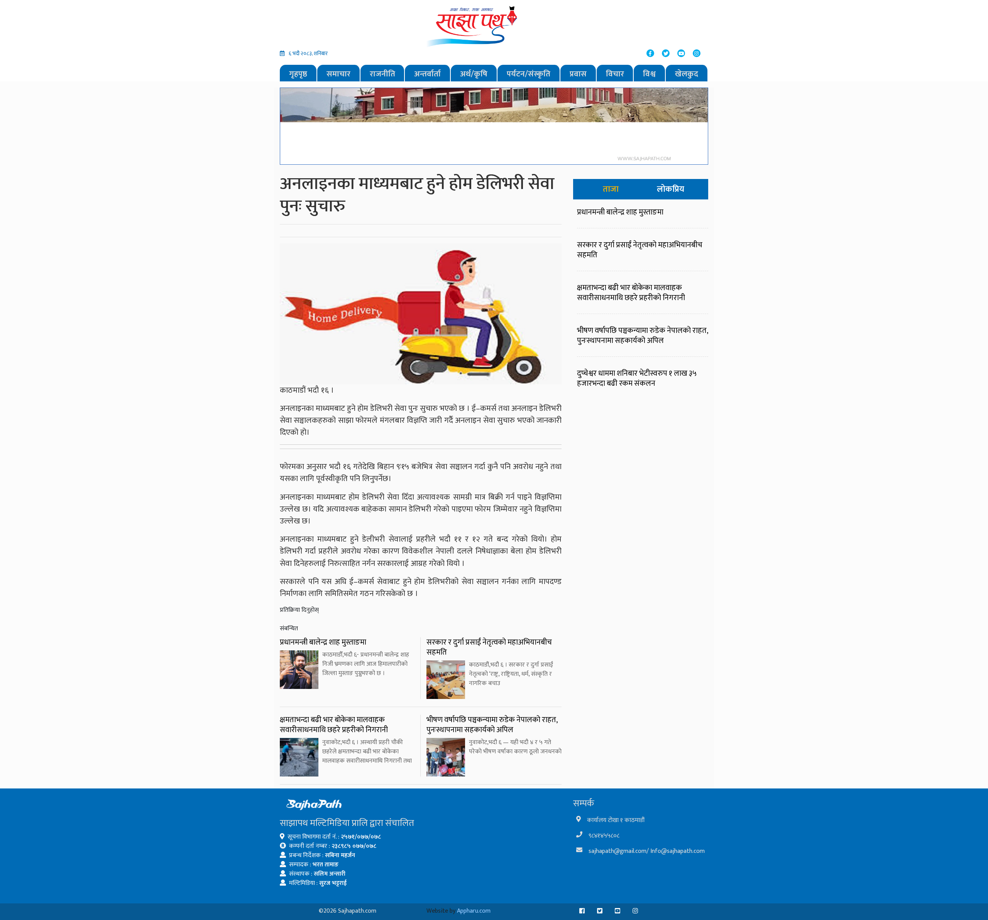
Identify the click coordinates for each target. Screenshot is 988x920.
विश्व (649, 74)
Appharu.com (474, 911)
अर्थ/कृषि (473, 74)
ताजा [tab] (611, 189)
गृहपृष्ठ (298, 74)
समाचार (338, 74)
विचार (615, 74)
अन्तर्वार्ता (427, 74)
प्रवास (578, 74)
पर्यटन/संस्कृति (528, 74)
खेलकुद (686, 74)
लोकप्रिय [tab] (670, 189)
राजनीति (382, 74)
